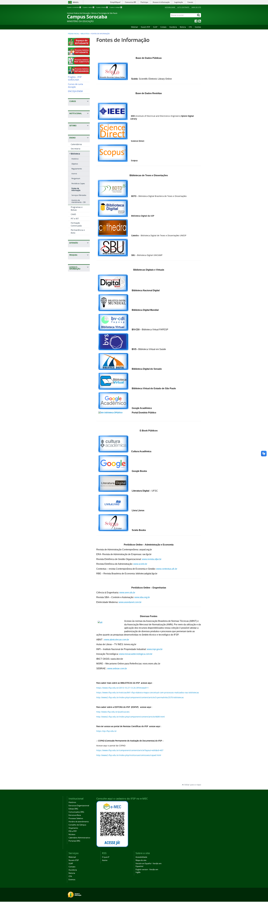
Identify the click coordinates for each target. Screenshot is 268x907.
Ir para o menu (88, 7)
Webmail (134, 27)
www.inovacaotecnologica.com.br (135, 654)
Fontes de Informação (75, 189)
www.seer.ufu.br (127, 592)
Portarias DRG (74, 841)
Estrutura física (75, 815)
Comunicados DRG (76, 812)
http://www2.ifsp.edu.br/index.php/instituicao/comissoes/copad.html (128, 755)
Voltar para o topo (192, 784)
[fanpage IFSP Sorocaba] (196, 21)
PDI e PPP (73, 831)
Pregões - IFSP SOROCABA (75, 78)
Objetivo (74, 164)
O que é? (105, 857)
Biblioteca (85, 34)
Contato (163, 27)
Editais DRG (73, 809)
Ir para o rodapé (116, 7)
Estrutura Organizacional (79, 805)
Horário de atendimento (79, 821)
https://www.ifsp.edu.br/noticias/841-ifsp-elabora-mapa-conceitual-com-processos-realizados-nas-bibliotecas (147, 692)
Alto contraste (183, 7)
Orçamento (73, 828)
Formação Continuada (76, 224)
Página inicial (73, 34)
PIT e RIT (75, 218)
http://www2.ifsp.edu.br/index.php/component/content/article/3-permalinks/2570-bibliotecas (140, 697)
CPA (190, 27)
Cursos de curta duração (75, 85)
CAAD (73, 214)
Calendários (76, 144)
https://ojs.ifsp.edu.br (106, 731)
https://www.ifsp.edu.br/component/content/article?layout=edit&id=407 (129, 750)
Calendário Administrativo (79, 838)
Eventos (198, 27)
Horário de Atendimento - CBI (78, 201)
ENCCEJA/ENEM (75, 91)
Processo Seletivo (76, 818)
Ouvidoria (173, 27)
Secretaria (75, 148)
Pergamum (75, 178)
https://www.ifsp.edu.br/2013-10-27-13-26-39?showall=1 (122, 687)
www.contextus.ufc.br (166, 569)
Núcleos (72, 834)
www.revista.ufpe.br (151, 559)
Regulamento (76, 169)
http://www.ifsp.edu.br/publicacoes (113, 711)
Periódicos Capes (78, 183)
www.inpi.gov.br (154, 649)
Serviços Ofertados (78, 195)
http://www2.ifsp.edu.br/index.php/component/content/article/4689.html (130, 716)
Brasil (76, 2)
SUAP (155, 27)
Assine (104, 860)
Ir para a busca (101, 7)
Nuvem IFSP (145, 27)
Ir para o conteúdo (74, 7)
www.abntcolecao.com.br (116, 639)
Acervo (74, 174)
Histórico (74, 159)
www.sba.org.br (142, 597)
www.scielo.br (140, 564)
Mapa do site (196, 7)
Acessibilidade (170, 7)
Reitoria (183, 27)
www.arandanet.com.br (130, 602)
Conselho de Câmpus (77, 825)
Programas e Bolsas (76, 208)
